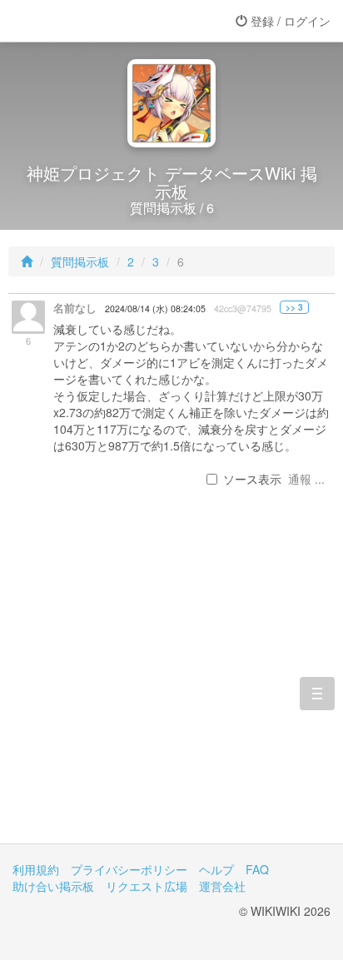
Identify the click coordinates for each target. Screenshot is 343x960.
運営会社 (222, 886)
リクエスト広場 (146, 886)
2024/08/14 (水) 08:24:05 (155, 308)
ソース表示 (252, 478)
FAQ (257, 869)
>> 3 (294, 307)
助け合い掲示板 (53, 886)
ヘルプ (216, 869)
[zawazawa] (79, 21)
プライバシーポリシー (129, 869)
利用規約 (35, 869)
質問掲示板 (80, 261)
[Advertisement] (171, 685)
